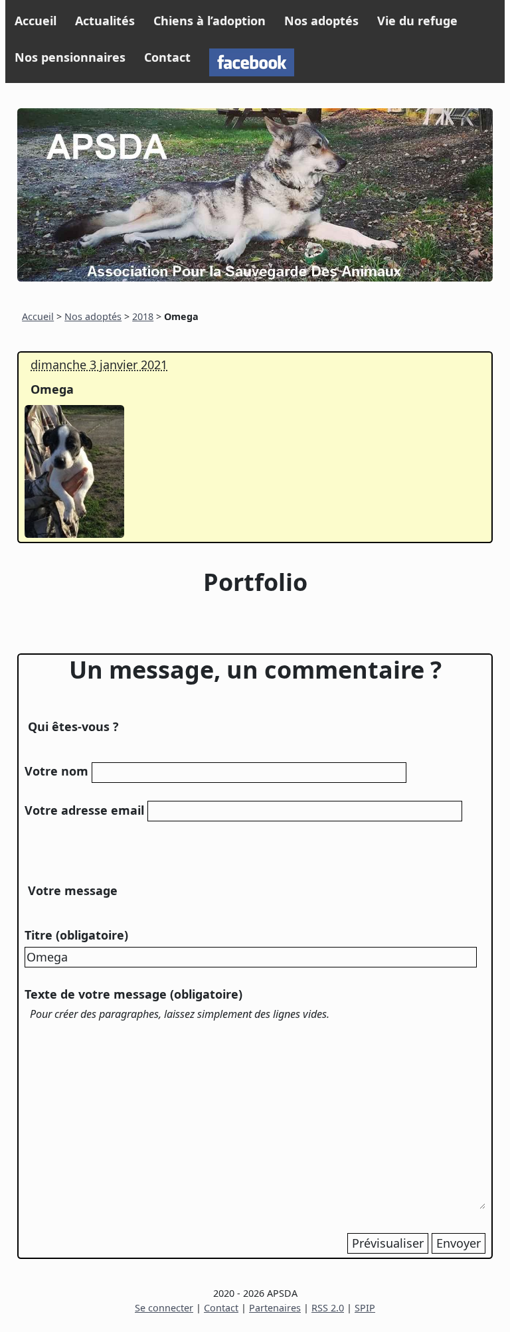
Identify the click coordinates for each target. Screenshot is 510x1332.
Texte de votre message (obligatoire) (133, 994)
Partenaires (275, 1307)
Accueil (35, 21)
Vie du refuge (417, 21)
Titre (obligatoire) (76, 935)
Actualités (105, 21)
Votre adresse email (84, 810)
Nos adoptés (321, 21)
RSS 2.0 (327, 1307)
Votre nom (56, 771)
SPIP (365, 1307)
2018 (142, 316)
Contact (167, 57)
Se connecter (164, 1307)
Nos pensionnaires (70, 57)
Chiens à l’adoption (209, 21)
